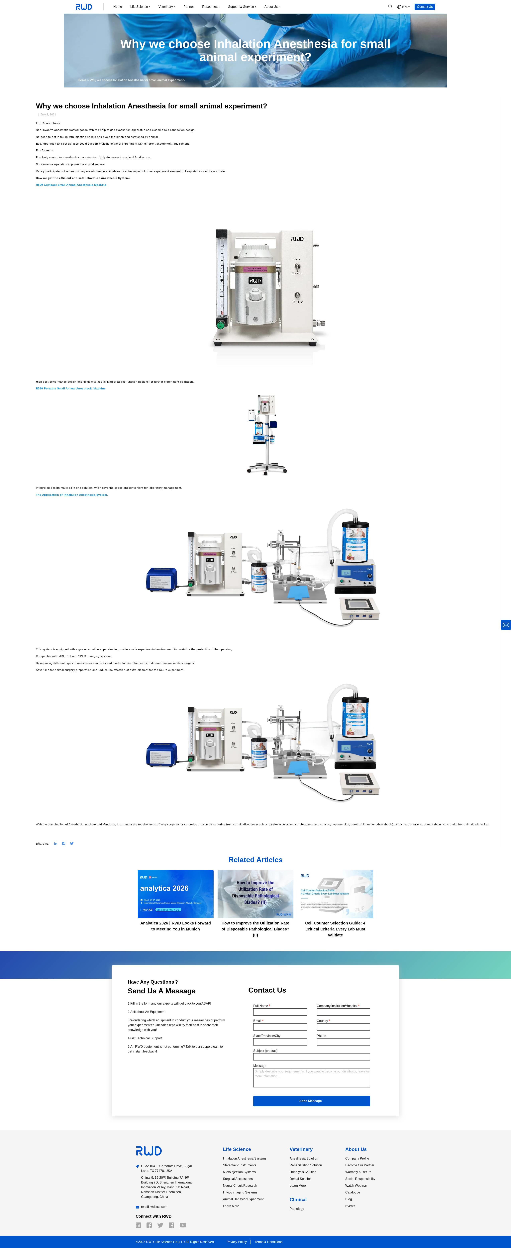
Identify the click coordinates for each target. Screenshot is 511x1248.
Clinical (298, 1199)
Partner (188, 6)
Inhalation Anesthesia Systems (244, 1158)
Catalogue (352, 1192)
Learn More (231, 1206)
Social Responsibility (360, 1178)
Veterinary (301, 1149)
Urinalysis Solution (303, 1172)
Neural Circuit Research (240, 1185)
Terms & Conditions (268, 1242)
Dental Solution (301, 1178)
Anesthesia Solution (304, 1158)
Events (350, 1206)
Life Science (237, 1149)
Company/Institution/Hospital (338, 1006)
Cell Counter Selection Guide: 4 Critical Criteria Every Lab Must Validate (335, 929)
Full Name (261, 1006)
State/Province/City (266, 1036)
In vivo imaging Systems (240, 1192)
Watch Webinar (356, 1185)
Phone (321, 1036)
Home (117, 6)
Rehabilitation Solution (306, 1165)
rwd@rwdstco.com (154, 1206)
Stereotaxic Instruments (239, 1165)
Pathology (297, 1208)
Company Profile (357, 1158)
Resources (210, 6)
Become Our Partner (359, 1165)
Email (258, 1021)
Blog (348, 1199)
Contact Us (425, 6)
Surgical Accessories (238, 1178)
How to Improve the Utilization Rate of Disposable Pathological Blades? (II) (255, 929)
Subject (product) (265, 1050)
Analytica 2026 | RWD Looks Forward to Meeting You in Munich (175, 926)
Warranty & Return (358, 1172)
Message (259, 1065)
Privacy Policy (237, 1242)
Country (323, 1021)
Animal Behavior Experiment (243, 1199)
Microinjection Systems (239, 1172)
